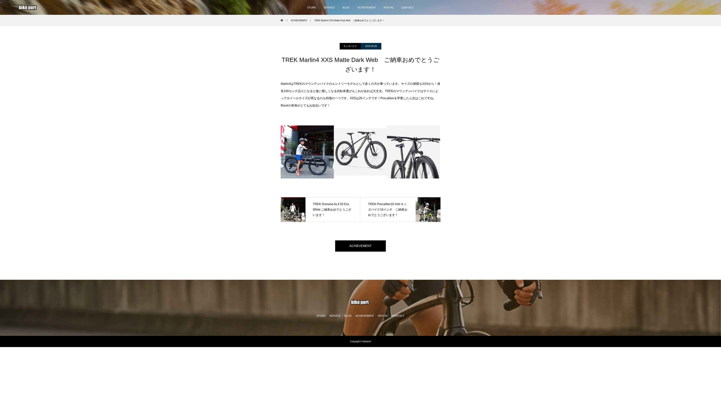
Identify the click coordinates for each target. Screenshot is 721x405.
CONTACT (407, 7)
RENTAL (389, 7)
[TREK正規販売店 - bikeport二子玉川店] (28, 7)
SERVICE (329, 7)
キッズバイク (350, 46)
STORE (311, 7)
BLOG (346, 7)
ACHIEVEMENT (366, 7)
